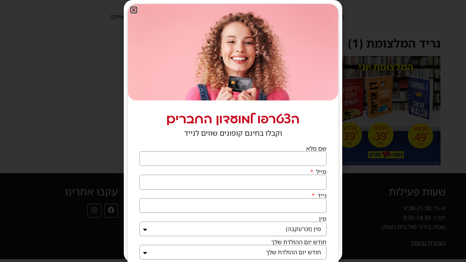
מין (323, 219)
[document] (233, 131)
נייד (321, 195)
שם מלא (316, 148)
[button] (134, 10)
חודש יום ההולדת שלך (299, 242)
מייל (321, 172)
